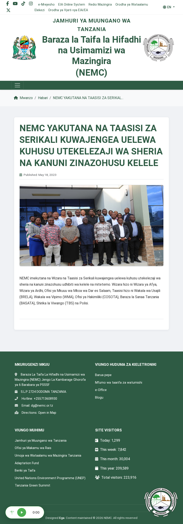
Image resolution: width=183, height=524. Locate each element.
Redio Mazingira (100, 4)
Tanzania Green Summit (32, 485)
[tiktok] (23, 3)
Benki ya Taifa (25, 470)
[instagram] (31, 3)
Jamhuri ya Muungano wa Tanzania (41, 441)
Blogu (99, 397)
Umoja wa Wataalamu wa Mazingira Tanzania (48, 455)
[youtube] (16, 3)
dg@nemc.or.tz (42, 406)
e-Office (101, 390)
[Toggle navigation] (17, 85)
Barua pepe (103, 375)
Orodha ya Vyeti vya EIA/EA (68, 10)
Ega (61, 518)
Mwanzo (26, 98)
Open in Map (47, 413)
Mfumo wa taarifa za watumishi (118, 383)
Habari (43, 98)
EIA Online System (71, 4)
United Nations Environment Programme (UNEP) (50, 478)
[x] (8, 10)
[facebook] (8, 3)
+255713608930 (45, 399)
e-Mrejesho (46, 4)
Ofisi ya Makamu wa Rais (33, 448)
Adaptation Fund (27, 463)
